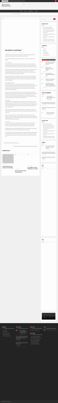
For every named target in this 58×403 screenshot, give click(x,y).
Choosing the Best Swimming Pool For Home (11, 142)
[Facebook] (45, 1)
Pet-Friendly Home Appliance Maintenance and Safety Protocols (50, 63)
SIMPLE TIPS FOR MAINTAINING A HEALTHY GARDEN (50, 68)
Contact (36, 11)
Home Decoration (45, 53)
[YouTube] (50, 1)
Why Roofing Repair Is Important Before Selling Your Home (50, 74)
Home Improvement (21, 52)
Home (21, 11)
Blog (25, 11)
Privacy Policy (30, 11)
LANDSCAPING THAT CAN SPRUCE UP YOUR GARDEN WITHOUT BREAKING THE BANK (50, 84)
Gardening (44, 50)
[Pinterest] (54, 1)
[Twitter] (47, 1)
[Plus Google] (52, 1)
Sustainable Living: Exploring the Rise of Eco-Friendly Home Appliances (25, 146)
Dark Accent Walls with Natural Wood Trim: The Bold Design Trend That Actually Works (48, 31)
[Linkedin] (49, 1)
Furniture (4, 330)
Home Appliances (45, 52)
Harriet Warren (15, 52)
